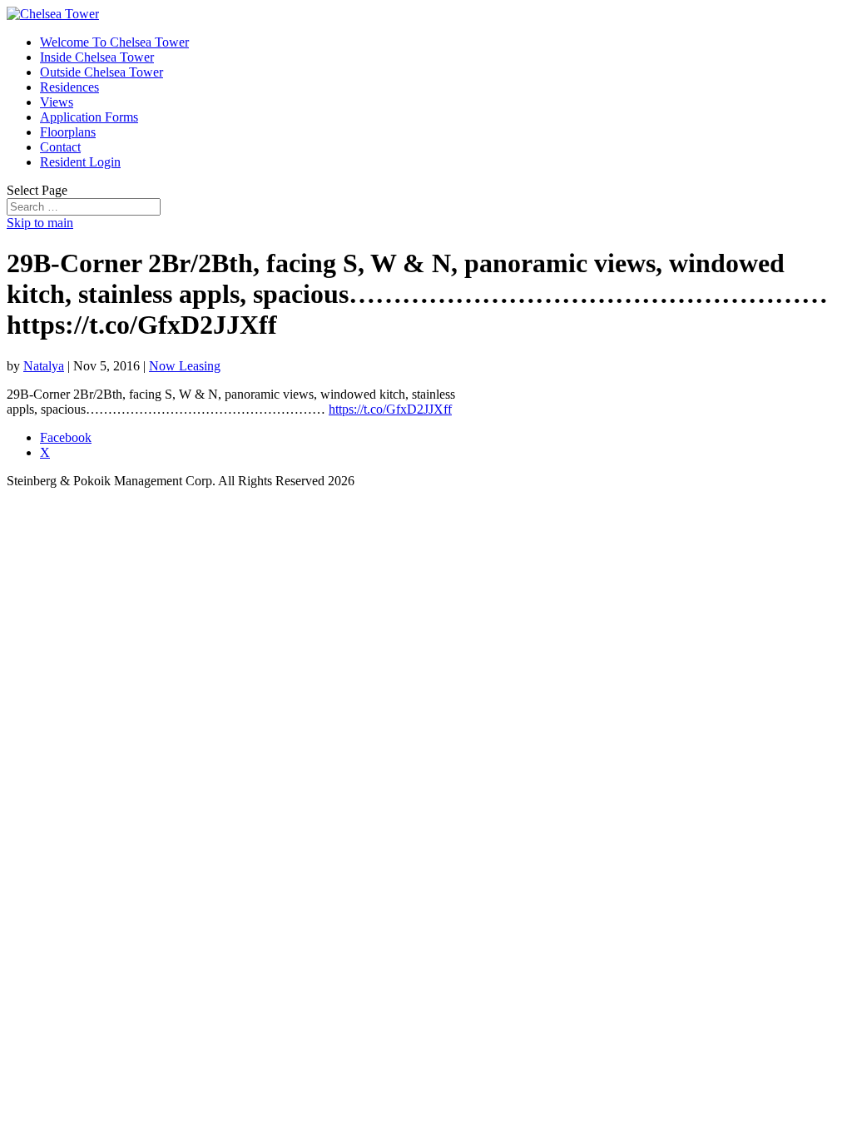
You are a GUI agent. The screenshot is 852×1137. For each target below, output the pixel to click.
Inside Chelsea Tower (97, 57)
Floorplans (68, 132)
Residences (69, 87)
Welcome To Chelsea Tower (114, 42)
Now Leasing (184, 366)
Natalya (43, 366)
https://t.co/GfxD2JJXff (390, 409)
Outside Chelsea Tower (101, 72)
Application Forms (89, 117)
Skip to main (40, 223)
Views (56, 102)
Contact (60, 147)
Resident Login (80, 162)
